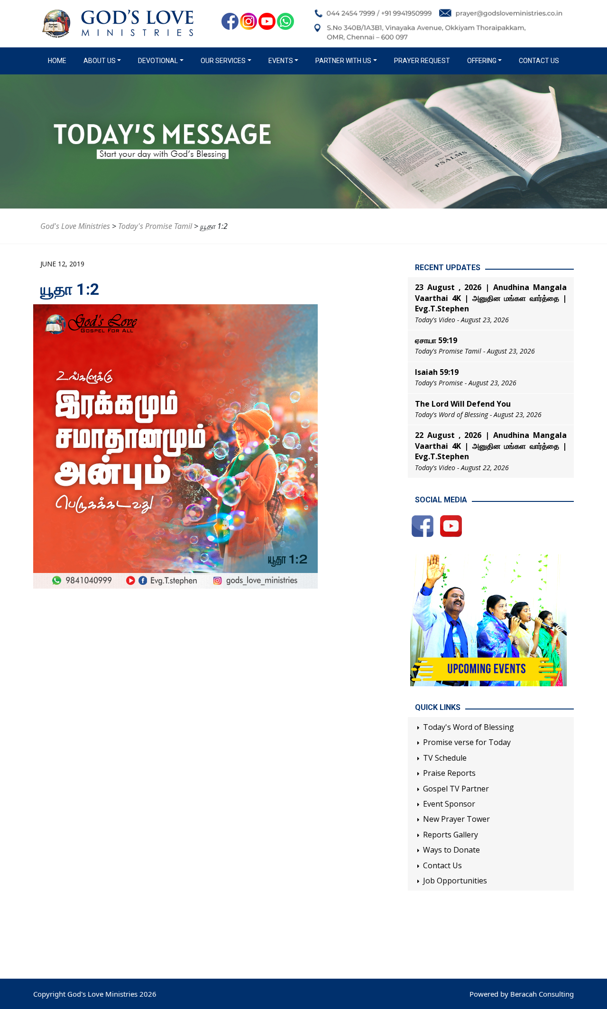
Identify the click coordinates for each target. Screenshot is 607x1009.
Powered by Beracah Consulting (521, 994)
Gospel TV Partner (456, 788)
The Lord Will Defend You (463, 404)
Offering (482, 60)
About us (99, 60)
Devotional (158, 60)
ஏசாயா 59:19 (436, 340)
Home (59, 60)
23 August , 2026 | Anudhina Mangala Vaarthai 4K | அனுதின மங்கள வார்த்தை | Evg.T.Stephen (491, 298)
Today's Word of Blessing (468, 727)
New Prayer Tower (456, 819)
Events (280, 60)
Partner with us (343, 60)
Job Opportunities (455, 880)
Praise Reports (449, 773)
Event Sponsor (449, 804)
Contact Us (539, 60)
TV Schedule (445, 758)
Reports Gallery (450, 834)
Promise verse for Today (467, 742)
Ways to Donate (451, 850)
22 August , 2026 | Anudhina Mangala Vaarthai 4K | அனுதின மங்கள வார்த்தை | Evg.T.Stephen (491, 446)
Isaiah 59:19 (437, 372)
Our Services (223, 60)
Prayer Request (422, 60)
